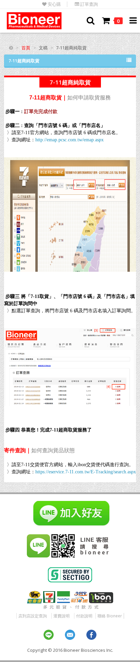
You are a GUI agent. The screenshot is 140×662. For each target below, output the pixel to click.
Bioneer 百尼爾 (34, 20)
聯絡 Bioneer (110, 616)
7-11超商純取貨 (23, 61)
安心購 (54, 4)
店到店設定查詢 (32, 616)
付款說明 (84, 616)
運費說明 (61, 616)
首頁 (25, 48)
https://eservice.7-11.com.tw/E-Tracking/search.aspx (85, 471)
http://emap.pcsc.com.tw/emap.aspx (69, 139)
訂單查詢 (88, 4)
